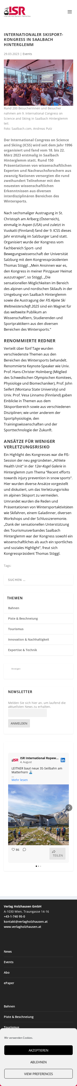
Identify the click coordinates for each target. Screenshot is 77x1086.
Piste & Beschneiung (23, 618)
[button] (8, 807)
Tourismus (16, 629)
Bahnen (13, 608)
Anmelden (19, 723)
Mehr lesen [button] (20, 780)
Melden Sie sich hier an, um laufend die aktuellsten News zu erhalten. (37, 705)
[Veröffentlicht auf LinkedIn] (62, 760)
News (8, 951)
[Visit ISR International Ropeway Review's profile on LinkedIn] (16, 760)
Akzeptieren (38, 1050)
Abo (7, 972)
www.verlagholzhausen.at (22, 927)
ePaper (9, 983)
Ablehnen (38, 1062)
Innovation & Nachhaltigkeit (28, 639)
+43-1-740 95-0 (14, 916)
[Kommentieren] (23, 854)
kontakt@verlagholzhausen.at (26, 921)
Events (27, 54)
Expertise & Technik (22, 650)
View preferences (38, 1074)
